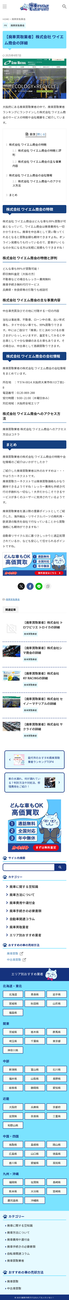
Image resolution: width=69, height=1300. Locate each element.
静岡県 (35, 1088)
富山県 (35, 1069)
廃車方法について (22, 894)
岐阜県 (13, 1088)
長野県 (57, 1078)
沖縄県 (35, 1200)
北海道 (13, 994)
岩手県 (57, 994)
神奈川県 (13, 1050)
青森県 (35, 994)
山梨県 (35, 1078)
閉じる (41, 134)
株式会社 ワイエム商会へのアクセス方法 (36, 183)
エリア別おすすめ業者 (25, 935)
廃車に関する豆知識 (24, 886)
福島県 (13, 1012)
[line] (38, 586)
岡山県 (57, 1144)
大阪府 (13, 1107)
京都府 (57, 1107)
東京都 (57, 1041)
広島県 (13, 1154)
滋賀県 (13, 1116)
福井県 (13, 1078)
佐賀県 (35, 1182)
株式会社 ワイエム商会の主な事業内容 (36, 163)
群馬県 (57, 1032)
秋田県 (35, 1003)
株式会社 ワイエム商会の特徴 (27, 144)
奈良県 (35, 1116)
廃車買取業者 (13, 599)
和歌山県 (13, 1125)
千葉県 (35, 1041)
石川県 (57, 1069)
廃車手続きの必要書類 (25, 911)
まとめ (13, 195)
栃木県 (35, 1032)
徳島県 (57, 1154)
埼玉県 (13, 1041)
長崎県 (57, 1182)
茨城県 (13, 1032)
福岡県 (13, 1182)
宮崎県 (57, 1191)
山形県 (57, 1003)
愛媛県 (35, 1163)
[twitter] (21, 586)
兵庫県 (35, 1107)
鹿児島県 (13, 1200)
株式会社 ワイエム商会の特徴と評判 (36, 152)
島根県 (35, 1144)
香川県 (13, 1163)
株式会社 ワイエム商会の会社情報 (30, 175)
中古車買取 (14, 959)
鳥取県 (13, 1144)
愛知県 (57, 1088)
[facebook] (30, 586)
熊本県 (13, 1191)
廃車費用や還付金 (22, 902)
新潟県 (13, 1069)
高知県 (57, 1163)
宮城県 (13, 1003)
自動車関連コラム (22, 919)
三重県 (57, 1116)
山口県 (35, 1154)
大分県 (35, 1191)
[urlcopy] (47, 586)
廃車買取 (12, 953)
